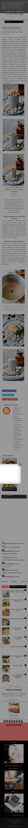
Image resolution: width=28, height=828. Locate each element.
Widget (7, 483)
